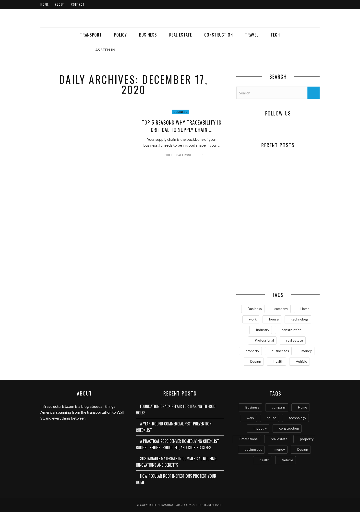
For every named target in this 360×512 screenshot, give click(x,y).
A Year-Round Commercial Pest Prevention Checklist (299, 187)
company (281, 309)
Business (148, 35)
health (278, 361)
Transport (91, 35)
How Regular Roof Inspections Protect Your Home (257, 270)
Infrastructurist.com (57, 406)
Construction (218, 35)
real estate (294, 340)
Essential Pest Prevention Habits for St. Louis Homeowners (299, 273)
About (60, 4)
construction (291, 330)
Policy (120, 35)
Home (44, 4)
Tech (275, 35)
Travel (251, 35)
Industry (262, 330)
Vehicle (301, 361)
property (252, 351)
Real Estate (180, 35)
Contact (77, 4)
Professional (264, 340)
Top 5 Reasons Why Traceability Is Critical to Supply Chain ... (181, 126)
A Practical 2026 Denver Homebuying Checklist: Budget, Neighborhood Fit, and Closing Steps (257, 234)
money (306, 351)
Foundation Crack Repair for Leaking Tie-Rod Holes (257, 187)
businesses (280, 351)
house (274, 319)
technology (300, 319)
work (253, 319)
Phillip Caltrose (178, 155)
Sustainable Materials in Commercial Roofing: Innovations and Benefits (298, 234)
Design (255, 361)
